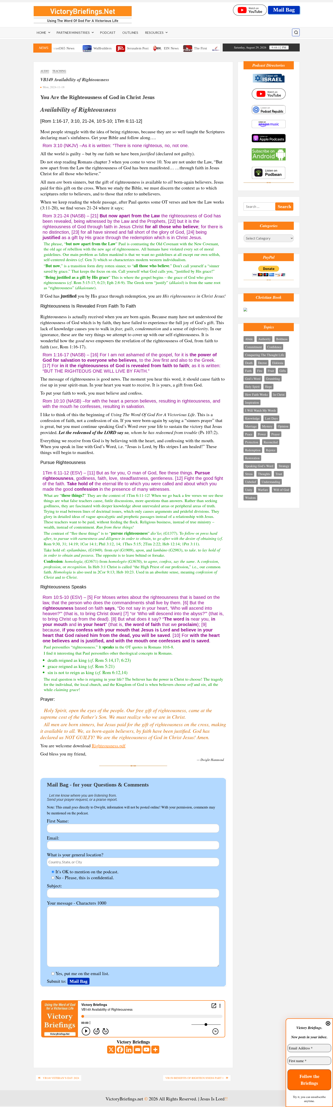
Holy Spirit (252, 386)
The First (185, 48)
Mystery (267, 426)
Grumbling (273, 378)
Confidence (274, 347)
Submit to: (57, 981)
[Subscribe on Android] (269, 154)
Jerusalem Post (122, 48)
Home (41, 32)
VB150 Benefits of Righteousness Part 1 (194, 1078)
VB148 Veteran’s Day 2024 (61, 1078)
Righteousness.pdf (108, 746)
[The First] (173, 48)
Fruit (271, 371)
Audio (44, 71)
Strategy (284, 466)
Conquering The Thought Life (264, 355)
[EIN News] (142, 48)
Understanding (271, 482)
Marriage (251, 426)
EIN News (156, 48)
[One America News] (201, 48)
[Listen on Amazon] (269, 123)
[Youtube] (146, 1050)
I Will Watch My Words (260, 410)
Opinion (283, 426)
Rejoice (270, 450)
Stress (249, 474)
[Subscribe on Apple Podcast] (269, 137)
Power (262, 434)
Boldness (281, 339)
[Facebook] (120, 1050)
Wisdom (250, 497)
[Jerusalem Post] (106, 48)
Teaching (59, 71)
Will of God (281, 490)
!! (226, 1099)
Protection (251, 442)
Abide (249, 339)
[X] (111, 1050)
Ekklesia (277, 363)
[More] (155, 1050)
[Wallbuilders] (72, 48)
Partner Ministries (73, 32)
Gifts (283, 371)
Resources (154, 32)
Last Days (271, 418)
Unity (248, 490)
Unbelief (250, 482)
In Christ (279, 394)
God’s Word (253, 378)
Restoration (252, 458)
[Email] (138, 1050)
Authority (264, 339)
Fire (259, 371)
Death (249, 363)
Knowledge (252, 418)
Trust (278, 474)
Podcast (108, 32)
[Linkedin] (129, 1050)
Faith (248, 371)
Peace (248, 434)
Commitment (253, 347)
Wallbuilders (87, 48)
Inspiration (252, 402)
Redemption (253, 450)
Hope (268, 386)
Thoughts (264, 474)
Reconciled (271, 442)
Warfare (263, 490)
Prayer (275, 434)
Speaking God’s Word (259, 466)
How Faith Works (256, 394)
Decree (262, 363)
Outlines (130, 32)
